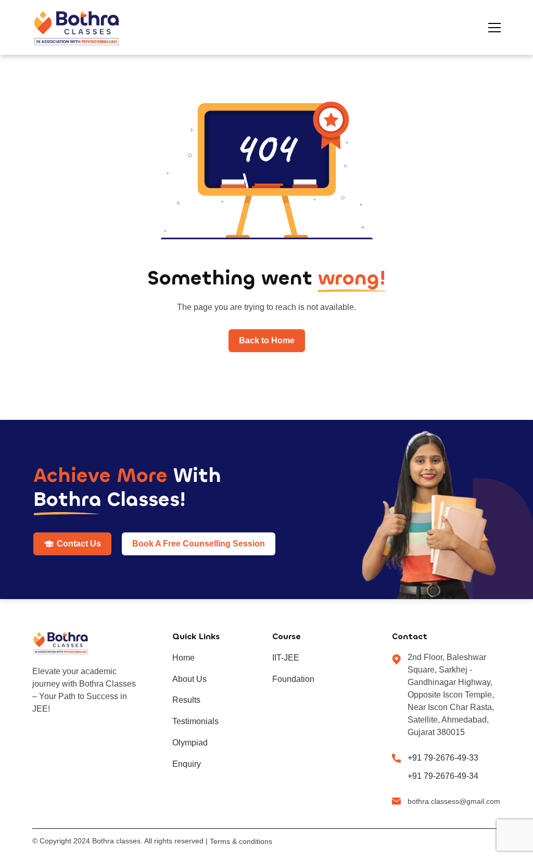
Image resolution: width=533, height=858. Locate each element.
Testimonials (195, 721)
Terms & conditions (241, 841)
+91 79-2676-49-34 (443, 776)
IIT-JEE (285, 657)
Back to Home (267, 340)
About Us (189, 679)
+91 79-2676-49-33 (443, 757)
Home (183, 657)
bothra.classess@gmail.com (454, 801)
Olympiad (190, 742)
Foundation (293, 679)
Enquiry (186, 764)
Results (186, 699)
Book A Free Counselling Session (198, 543)
